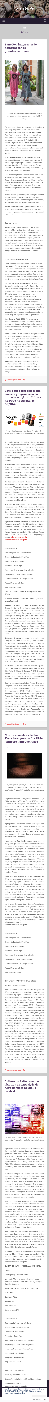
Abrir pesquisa (45, 21)
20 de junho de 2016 (14, 1070)
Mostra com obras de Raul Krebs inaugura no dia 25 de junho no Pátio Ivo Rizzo (24, 738)
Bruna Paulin (24, 8)
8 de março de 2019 (14, 380)
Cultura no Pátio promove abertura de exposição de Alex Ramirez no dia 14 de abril (22, 1086)
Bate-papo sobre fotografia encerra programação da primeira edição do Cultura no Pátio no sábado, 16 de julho (23, 397)
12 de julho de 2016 (13, 724)
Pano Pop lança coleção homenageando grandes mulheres (21, 48)
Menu (4, 21)
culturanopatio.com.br (18, 537)
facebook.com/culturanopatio (16, 540)
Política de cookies (19, 1393)
